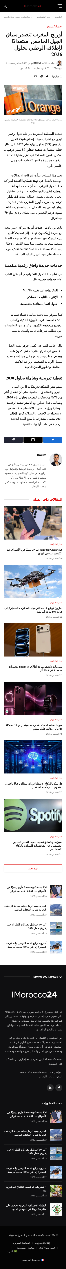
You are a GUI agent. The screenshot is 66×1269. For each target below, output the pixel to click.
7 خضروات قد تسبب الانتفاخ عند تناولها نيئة (26, 1188)
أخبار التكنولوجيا (43, 16)
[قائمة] (60, 6)
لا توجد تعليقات (39, 68)
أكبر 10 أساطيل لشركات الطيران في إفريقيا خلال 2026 (27, 926)
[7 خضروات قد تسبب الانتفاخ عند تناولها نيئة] (56, 1191)
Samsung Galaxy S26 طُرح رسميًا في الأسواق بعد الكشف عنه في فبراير (34, 551)
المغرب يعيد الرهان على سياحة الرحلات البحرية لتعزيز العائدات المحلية (25, 907)
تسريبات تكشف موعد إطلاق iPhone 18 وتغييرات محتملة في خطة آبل (35, 668)
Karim (37, 63)
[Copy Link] (41, 76)
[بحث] (6, 6)
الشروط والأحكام (47, 1247)
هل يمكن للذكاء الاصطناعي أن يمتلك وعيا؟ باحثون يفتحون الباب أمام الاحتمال (33, 785)
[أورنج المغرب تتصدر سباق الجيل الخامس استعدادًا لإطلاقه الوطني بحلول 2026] (33, 114)
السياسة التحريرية (21, 1243)
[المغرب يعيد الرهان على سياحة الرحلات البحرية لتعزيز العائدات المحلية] (56, 910)
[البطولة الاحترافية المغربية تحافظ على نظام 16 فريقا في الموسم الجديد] (56, 1209)
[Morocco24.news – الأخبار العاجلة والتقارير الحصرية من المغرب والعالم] (33, 6)
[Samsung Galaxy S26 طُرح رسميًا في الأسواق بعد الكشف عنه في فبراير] (33, 523)
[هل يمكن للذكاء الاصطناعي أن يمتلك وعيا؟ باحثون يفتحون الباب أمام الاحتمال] (33, 756)
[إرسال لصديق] (35, 76)
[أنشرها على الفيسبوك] (47, 76)
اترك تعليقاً (33, 868)
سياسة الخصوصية (26, 1247)
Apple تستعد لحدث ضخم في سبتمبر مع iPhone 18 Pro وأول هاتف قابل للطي (34, 727)
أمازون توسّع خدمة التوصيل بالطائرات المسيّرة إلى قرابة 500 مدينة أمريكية (33, 610)
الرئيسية (58, 16)
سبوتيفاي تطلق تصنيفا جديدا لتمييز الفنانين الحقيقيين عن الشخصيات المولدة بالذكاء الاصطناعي (37, 845)
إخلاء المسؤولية (42, 1243)
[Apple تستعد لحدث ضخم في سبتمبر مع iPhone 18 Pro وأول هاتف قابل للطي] (33, 698)
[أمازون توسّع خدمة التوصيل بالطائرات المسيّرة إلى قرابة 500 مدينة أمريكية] (33, 581)
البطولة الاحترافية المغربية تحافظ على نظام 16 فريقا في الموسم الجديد (26, 1207)
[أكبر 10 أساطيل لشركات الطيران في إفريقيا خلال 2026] (56, 928)
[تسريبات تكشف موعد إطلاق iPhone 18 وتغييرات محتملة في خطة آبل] (33, 640)
